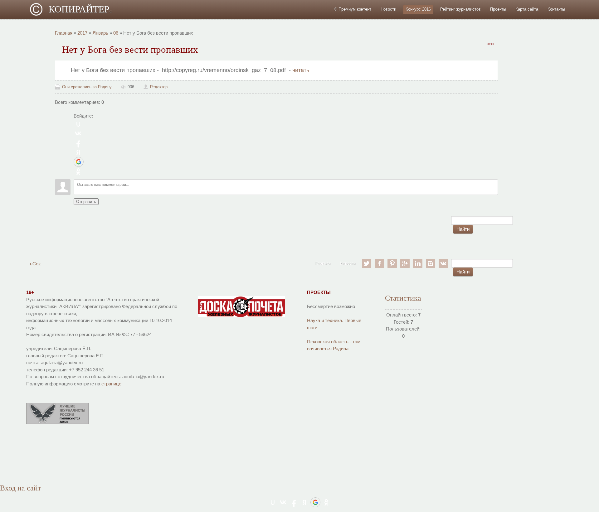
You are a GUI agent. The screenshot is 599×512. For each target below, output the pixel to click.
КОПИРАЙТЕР (80, 9)
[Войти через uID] (78, 124)
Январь (100, 33)
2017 (82, 33)
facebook (379, 263)
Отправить (86, 201)
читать (301, 70)
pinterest (392, 263)
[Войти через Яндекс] (78, 152)
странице (111, 383)
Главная (63, 33)
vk (443, 263)
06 (115, 33)
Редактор (159, 87)
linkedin (417, 263)
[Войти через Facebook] (78, 142)
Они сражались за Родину (87, 87)
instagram (430, 263)
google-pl (405, 263)
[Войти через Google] (79, 162)
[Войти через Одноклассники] (78, 171)
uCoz (35, 263)
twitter (366, 263)
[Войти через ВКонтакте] (78, 133)
